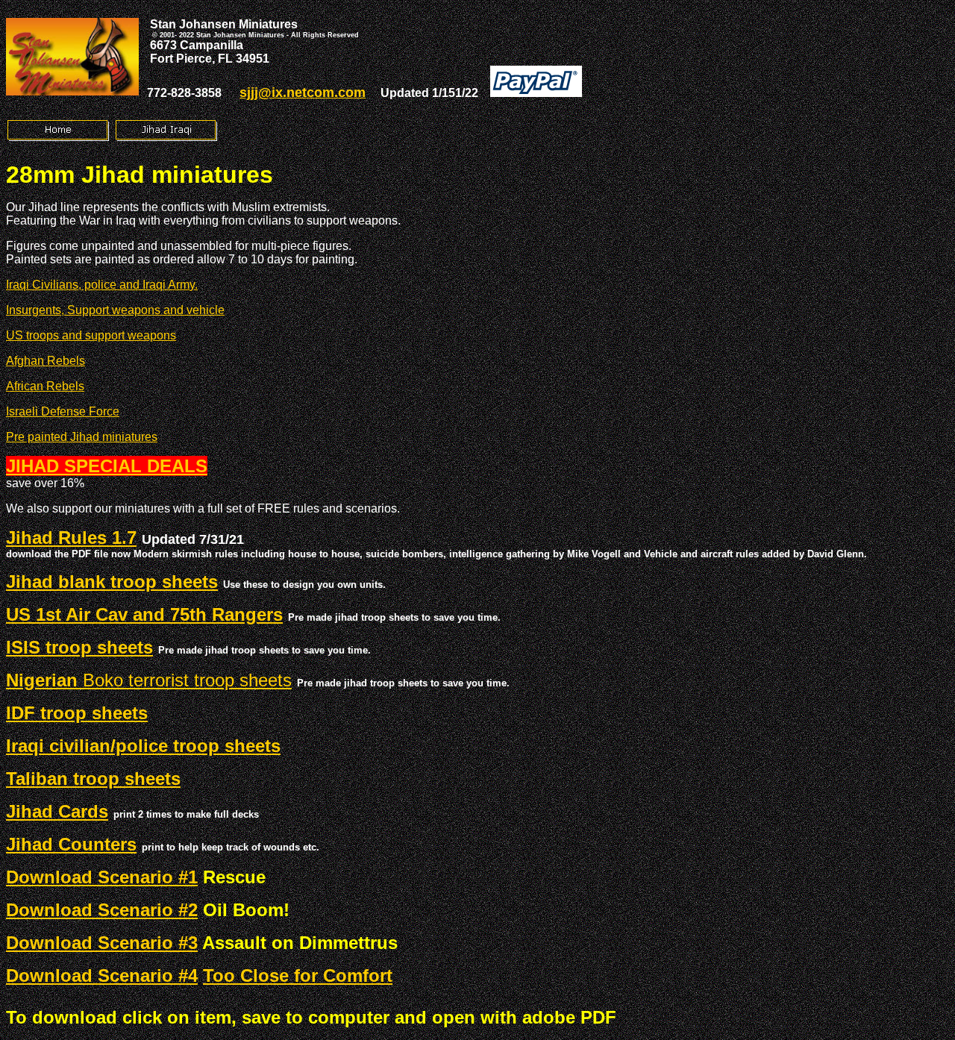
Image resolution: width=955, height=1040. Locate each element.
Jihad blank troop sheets (112, 581)
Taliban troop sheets (93, 778)
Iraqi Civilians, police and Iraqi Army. (102, 284)
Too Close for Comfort (297, 975)
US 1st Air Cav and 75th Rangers (144, 614)
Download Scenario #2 (102, 910)
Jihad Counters (71, 844)
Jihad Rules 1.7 (71, 537)
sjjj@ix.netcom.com (302, 92)
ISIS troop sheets (79, 647)
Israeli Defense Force (62, 411)
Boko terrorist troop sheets (149, 680)
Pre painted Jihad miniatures (81, 436)
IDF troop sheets (77, 713)
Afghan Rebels (45, 360)
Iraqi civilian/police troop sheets (143, 746)
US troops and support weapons (91, 335)
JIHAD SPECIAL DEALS (106, 466)
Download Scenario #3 (102, 943)
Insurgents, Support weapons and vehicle (115, 310)
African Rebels (45, 386)
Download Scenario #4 (102, 975)
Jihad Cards (57, 811)
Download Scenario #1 (102, 877)
